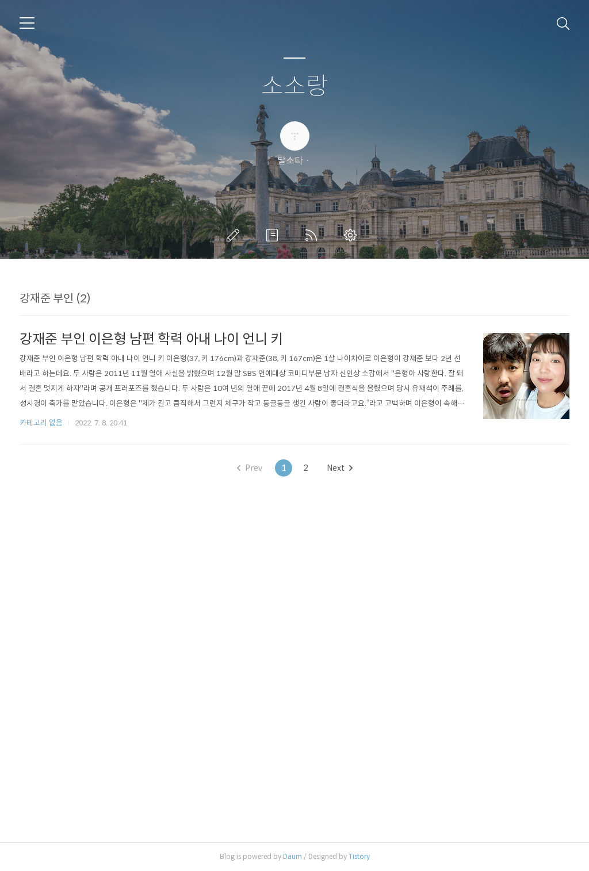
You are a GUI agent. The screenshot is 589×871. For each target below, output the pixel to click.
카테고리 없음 (41, 423)
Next (336, 468)
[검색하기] (563, 23)
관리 (352, 235)
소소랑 (294, 86)
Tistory (359, 856)
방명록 (274, 235)
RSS (313, 235)
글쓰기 (235, 235)
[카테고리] (27, 23)
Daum (292, 856)
